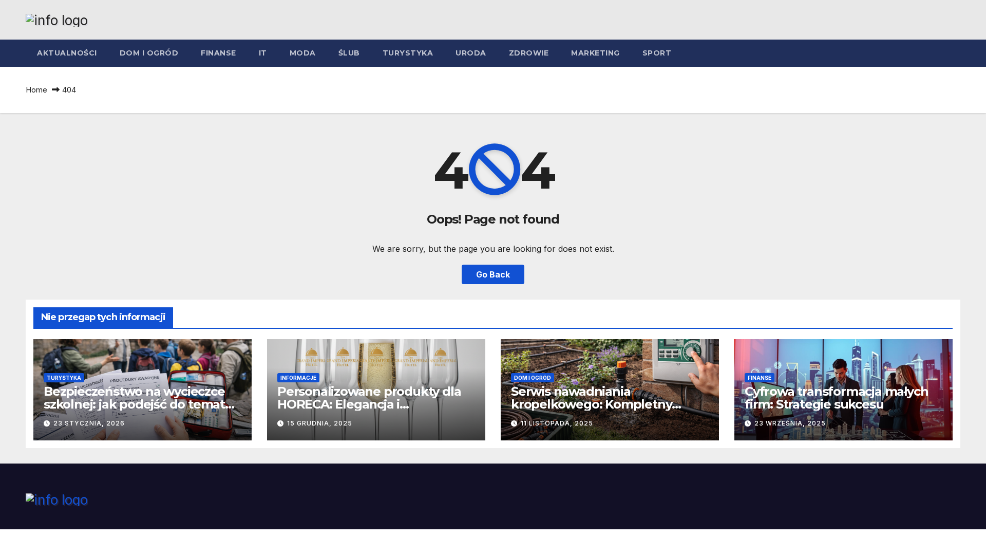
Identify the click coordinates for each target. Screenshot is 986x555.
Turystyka (408, 53)
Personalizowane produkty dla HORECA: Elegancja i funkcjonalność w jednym (369, 404)
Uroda (471, 53)
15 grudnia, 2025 (319, 423)
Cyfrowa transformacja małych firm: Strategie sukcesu (836, 398)
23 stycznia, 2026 (89, 423)
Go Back (493, 274)
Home (36, 90)
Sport (657, 53)
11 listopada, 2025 (557, 423)
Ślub (349, 53)
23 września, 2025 (790, 423)
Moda (303, 53)
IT (263, 53)
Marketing (595, 53)
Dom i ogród (149, 53)
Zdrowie (529, 53)
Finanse (218, 53)
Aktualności (67, 53)
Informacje (298, 378)
